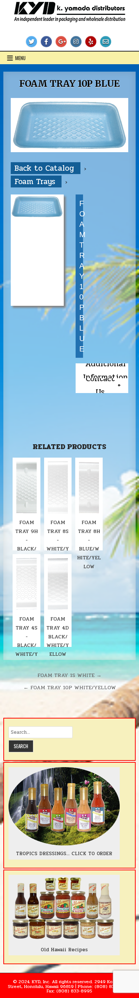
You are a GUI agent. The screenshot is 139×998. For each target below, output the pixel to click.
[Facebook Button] (46, 41)
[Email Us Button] (105, 41)
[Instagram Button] (76, 41)
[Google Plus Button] (61, 41)
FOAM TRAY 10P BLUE (69, 83)
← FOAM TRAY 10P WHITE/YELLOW (69, 687)
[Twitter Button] (31, 41)
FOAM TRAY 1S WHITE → (69, 675)
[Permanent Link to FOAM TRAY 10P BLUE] (69, 125)
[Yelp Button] (90, 41)
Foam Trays (36, 181)
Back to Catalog (45, 168)
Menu (20, 58)
